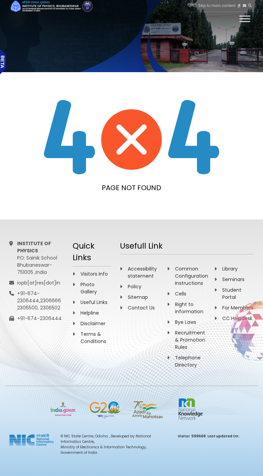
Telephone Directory (188, 361)
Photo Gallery (88, 288)
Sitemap (138, 297)
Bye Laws (185, 322)
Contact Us (141, 307)
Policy (134, 286)
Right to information (189, 308)
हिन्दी (192, 5)
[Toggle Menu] (244, 18)
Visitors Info (94, 273)
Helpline (89, 312)
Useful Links (94, 302)
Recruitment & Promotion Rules (190, 340)
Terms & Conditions (93, 338)
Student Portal (231, 294)
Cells (180, 293)
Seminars (233, 279)
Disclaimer (92, 323)
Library (230, 268)
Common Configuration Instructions (191, 276)
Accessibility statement (142, 272)
